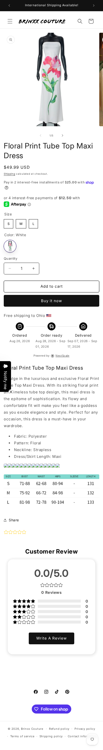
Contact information (83, 736)
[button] (10, 21)
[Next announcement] (93, 5)
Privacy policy (84, 729)
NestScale (62, 355)
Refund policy (59, 729)
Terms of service (22, 736)
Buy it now (51, 300)
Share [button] (14, 520)
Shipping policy (51, 736)
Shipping (9, 173)
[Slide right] (62, 135)
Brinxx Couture (32, 729)
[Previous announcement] (9, 5)
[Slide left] (40, 135)
